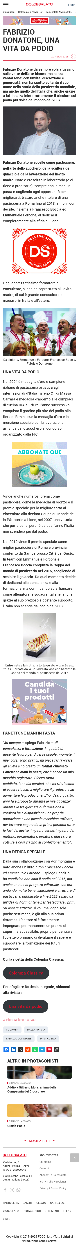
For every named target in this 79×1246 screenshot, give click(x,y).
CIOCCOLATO (11, 1211)
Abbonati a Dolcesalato (53, 1175)
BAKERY (28, 1202)
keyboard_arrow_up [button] (74, 1157)
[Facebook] (5, 1189)
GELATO (41, 1202)
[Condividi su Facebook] (6, 1049)
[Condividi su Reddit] (27, 1049)
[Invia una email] (49, 1049)
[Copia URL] (56, 1049)
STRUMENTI (52, 1211)
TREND (67, 1211)
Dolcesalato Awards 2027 (59, 12)
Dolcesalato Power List (30, 12)
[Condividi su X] (20, 1049)
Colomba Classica (26, 973)
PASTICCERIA (11, 1202)
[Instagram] (12, 1189)
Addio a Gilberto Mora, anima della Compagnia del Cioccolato (31, 1089)
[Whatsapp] (18, 1189)
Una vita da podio (25, 1006)
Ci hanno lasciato (19, 1083)
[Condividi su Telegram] (42, 1049)
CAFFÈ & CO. (57, 1202)
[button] (6, 5)
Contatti (44, 1168)
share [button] (73, 56)
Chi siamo (45, 1161)
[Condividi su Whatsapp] (35, 1049)
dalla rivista (36, 1029)
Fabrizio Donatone (18, 1038)
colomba (12, 1029)
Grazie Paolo (16, 1126)
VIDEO (6, 1219)
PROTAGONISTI (32, 1211)
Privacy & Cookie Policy (53, 1188)
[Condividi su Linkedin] (13, 1049)
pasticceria (48, 1038)
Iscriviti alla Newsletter (53, 1181)
